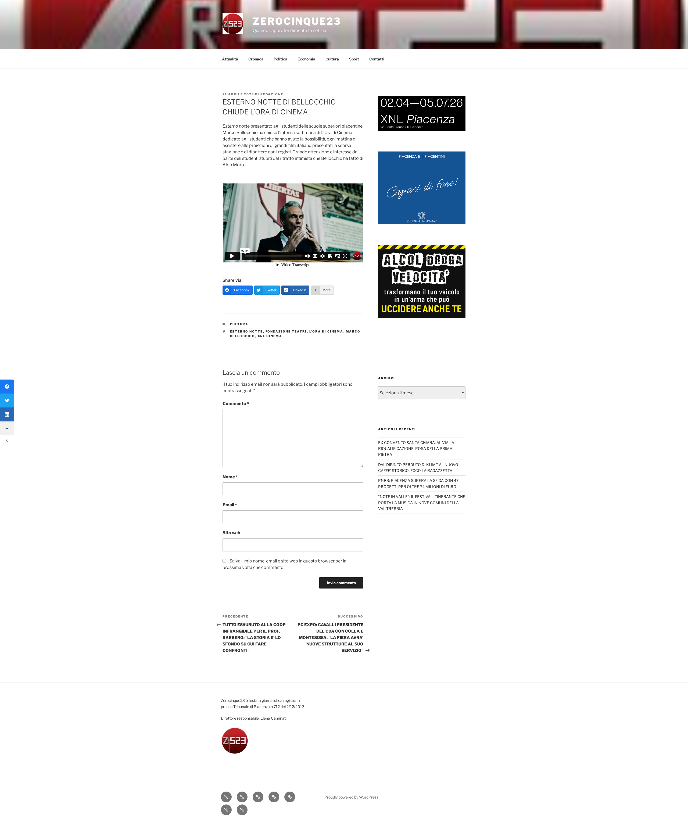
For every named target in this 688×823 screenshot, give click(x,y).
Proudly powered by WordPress (351, 797)
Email (230, 504)
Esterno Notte (246, 331)
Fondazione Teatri (286, 331)
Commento (236, 403)
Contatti (376, 59)
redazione (271, 94)
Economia (306, 59)
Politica (280, 59)
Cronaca (255, 59)
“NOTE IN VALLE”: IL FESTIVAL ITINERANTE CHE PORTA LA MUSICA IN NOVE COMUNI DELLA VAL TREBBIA (421, 502)
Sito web (231, 532)
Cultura (332, 59)
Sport (354, 59)
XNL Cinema (270, 336)
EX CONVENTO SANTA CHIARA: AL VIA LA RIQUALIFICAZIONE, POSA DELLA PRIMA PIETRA (416, 448)
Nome (230, 476)
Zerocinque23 (297, 21)
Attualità (230, 59)
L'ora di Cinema (326, 331)
